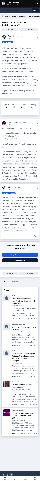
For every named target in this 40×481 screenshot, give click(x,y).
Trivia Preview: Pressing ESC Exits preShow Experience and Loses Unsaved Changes (23, 357)
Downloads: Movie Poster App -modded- (22, 385)
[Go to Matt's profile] (4, 37)
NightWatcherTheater (19, 389)
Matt (9, 36)
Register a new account (20, 255)
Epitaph (10, 187)
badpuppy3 (15, 420)
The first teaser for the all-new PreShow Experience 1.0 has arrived (24, 300)
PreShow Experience (19, 296)
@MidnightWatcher (16, 197)
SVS (13, 332)
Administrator (19, 36)
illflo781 (14, 319)
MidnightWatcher (14, 122)
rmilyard (14, 405)
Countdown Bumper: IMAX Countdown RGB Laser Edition (23, 415)
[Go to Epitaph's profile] (4, 188)
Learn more (4, 4)
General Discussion (18, 382)
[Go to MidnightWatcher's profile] (4, 123)
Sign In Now (20, 260)
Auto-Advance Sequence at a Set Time (24, 328)
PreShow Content (18, 410)
